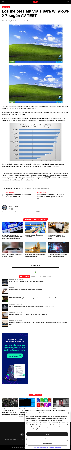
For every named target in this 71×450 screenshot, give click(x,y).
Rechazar (47, 439)
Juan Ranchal (22, 21)
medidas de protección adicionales (22, 180)
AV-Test (4, 112)
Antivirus (23, 188)
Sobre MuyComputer (12, 439)
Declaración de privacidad (55, 447)
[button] (67, 413)
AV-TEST (29, 188)
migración (48, 176)
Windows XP (27, 166)
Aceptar (47, 434)
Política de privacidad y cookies (40, 447)
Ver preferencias (47, 443)
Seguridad (37, 188)
